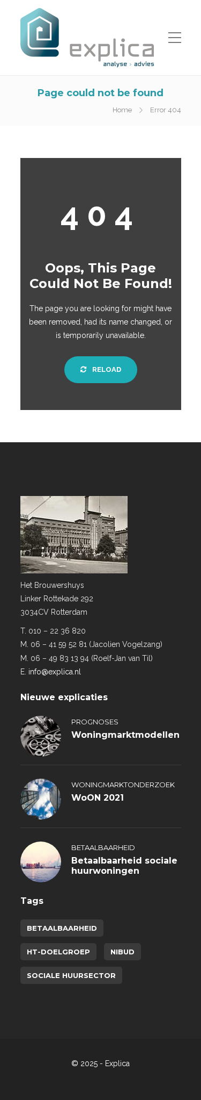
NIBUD (122, 951)
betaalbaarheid (62, 928)
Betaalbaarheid (103, 847)
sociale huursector (71, 975)
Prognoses (94, 721)
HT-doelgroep (58, 951)
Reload (106, 369)
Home (122, 110)
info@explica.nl (54, 671)
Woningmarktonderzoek (123, 784)
